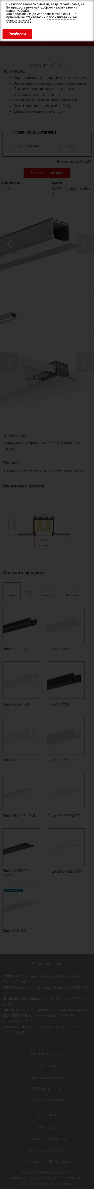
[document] (47, 594)
